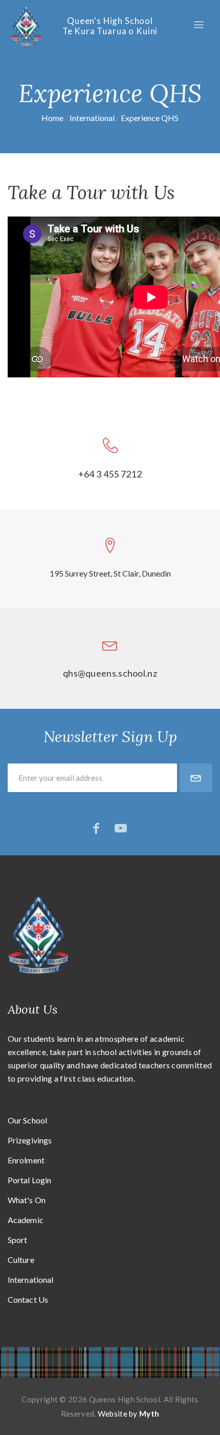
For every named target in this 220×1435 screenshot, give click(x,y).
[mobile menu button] (199, 25)
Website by (129, 1413)
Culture (21, 1259)
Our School (27, 1120)
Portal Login (29, 1180)
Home (52, 118)
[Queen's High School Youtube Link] (121, 828)
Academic (25, 1220)
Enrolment (26, 1160)
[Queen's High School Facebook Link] (96, 828)
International (92, 118)
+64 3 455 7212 (110, 474)
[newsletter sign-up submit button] (196, 777)
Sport (18, 1240)
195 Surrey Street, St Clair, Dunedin (110, 573)
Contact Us (28, 1299)
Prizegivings (30, 1140)
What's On (27, 1200)
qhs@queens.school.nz (110, 673)
